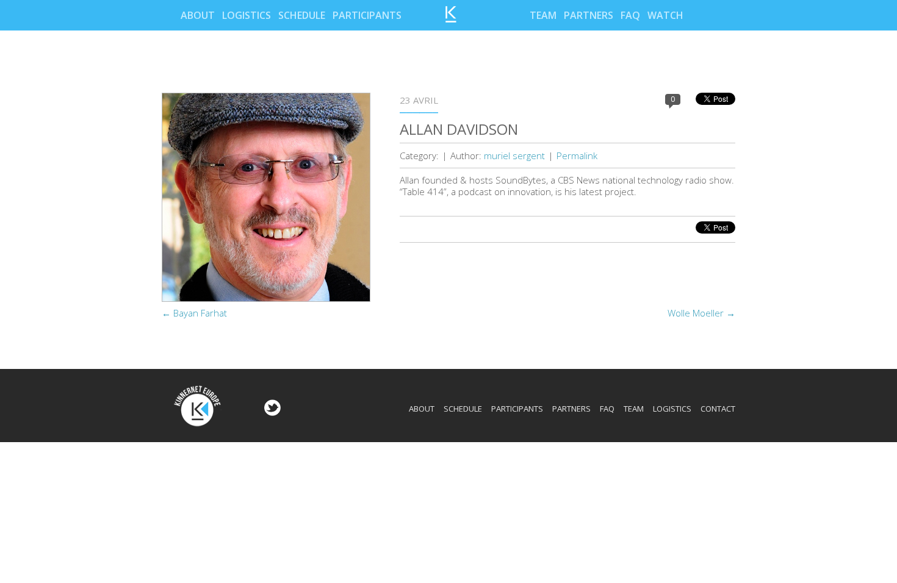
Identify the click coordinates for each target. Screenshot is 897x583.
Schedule (301, 15)
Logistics (246, 15)
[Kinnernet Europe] (450, 19)
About (198, 15)
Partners (588, 15)
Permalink (577, 155)
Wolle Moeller (701, 313)
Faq (630, 15)
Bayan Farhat (194, 313)
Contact (718, 408)
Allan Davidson (459, 129)
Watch (665, 15)
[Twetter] (271, 412)
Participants (367, 15)
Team (543, 15)
